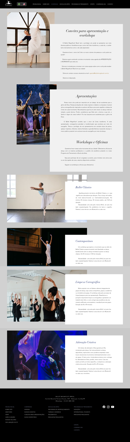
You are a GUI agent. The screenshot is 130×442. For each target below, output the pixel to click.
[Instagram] (108, 407)
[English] (24, 4)
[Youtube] (112, 407)
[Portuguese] (19, 4)
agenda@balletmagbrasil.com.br (99, 73)
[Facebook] (104, 407)
